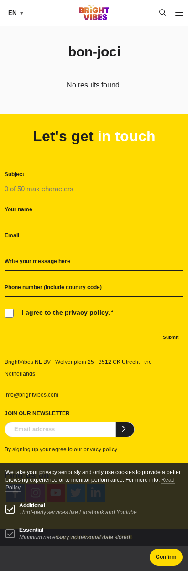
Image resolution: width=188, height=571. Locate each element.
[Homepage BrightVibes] (94, 17)
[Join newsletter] (125, 429)
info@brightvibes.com (31, 395)
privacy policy (100, 449)
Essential (31, 530)
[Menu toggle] (179, 13)
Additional (32, 505)
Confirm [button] (166, 557)
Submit (170, 337)
